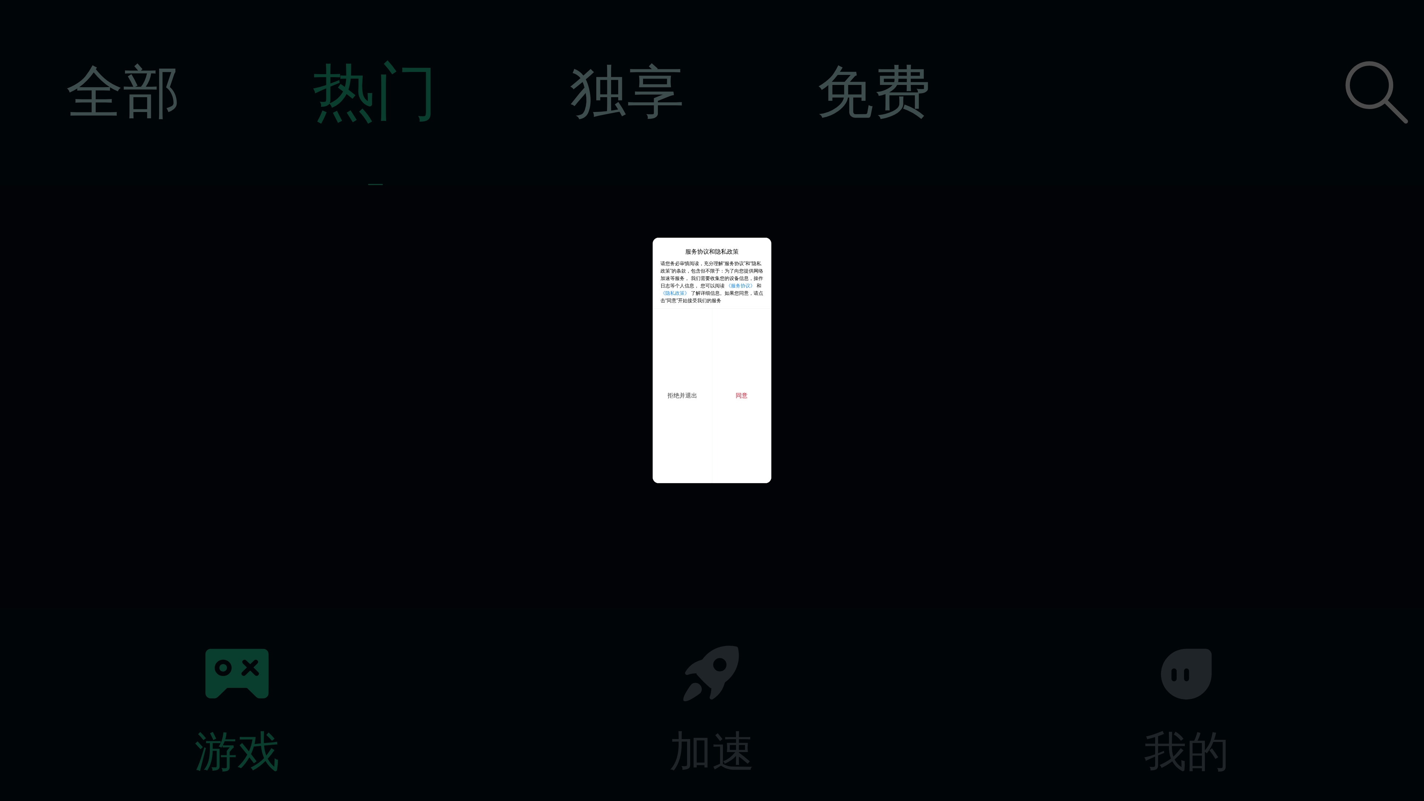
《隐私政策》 (674, 293)
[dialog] (712, 360)
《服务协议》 (740, 286)
